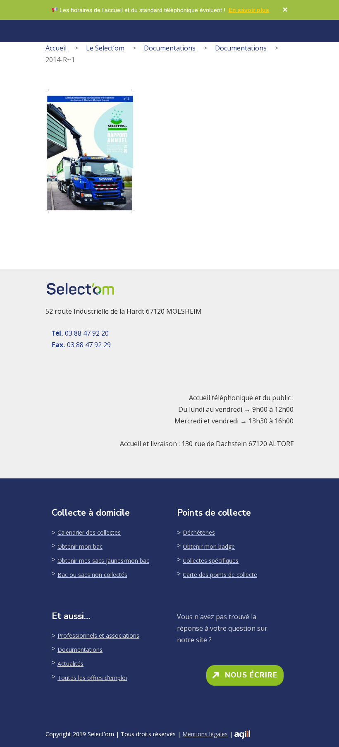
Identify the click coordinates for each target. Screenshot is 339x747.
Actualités (70, 664)
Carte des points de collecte (220, 575)
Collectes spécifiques (211, 560)
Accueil (56, 48)
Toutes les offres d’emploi (92, 678)
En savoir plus (249, 10)
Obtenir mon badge (209, 546)
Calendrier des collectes (89, 532)
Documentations (170, 48)
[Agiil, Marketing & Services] (242, 734)
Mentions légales (205, 734)
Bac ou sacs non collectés (92, 575)
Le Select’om (105, 48)
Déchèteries (199, 532)
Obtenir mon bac (80, 546)
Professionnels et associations (98, 635)
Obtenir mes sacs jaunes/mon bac (103, 560)
